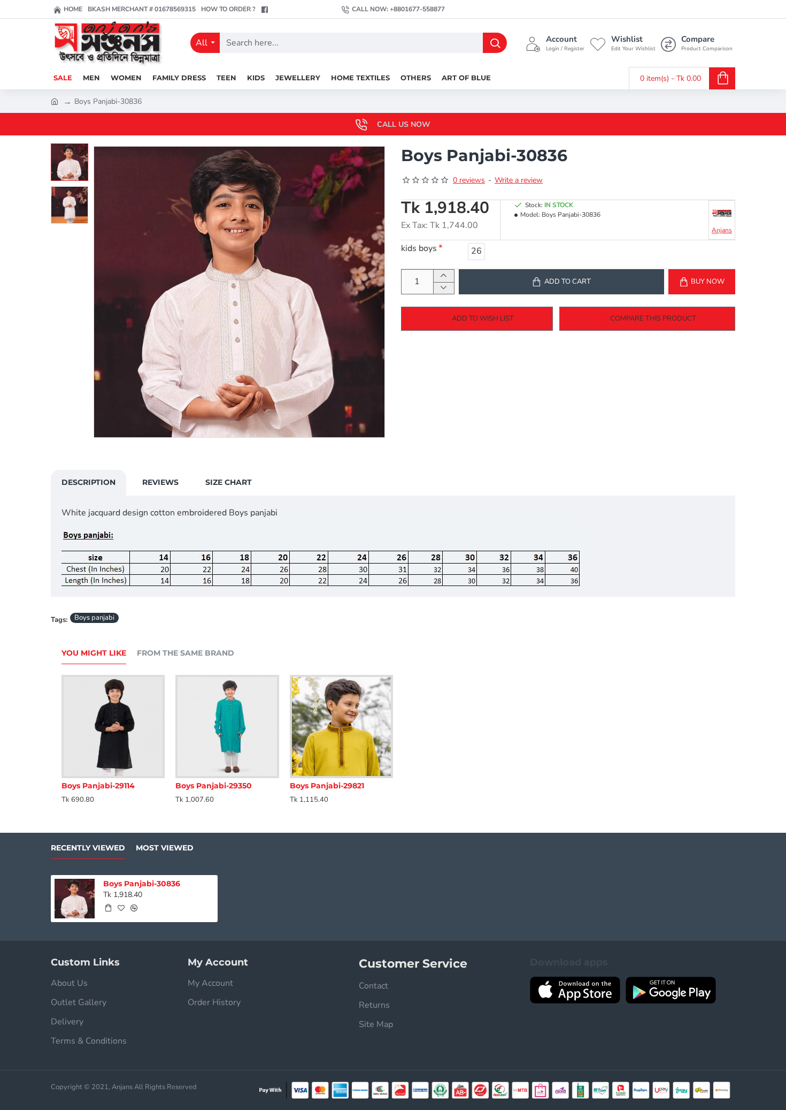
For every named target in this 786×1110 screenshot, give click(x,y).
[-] (443, 288)
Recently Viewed (88, 848)
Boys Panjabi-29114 (98, 785)
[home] (54, 100)
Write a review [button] (519, 180)
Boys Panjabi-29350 (213, 785)
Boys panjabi (94, 617)
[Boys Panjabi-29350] (227, 726)
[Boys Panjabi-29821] (341, 726)
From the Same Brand (185, 653)
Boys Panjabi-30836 (141, 883)
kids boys (419, 248)
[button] (72, 151)
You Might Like (93, 653)
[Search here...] (495, 43)
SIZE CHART (228, 482)
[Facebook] (266, 9)
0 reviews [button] (469, 180)
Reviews (160, 482)
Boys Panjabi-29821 (327, 785)
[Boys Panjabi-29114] (113, 726)
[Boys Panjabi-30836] (75, 899)
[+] (443, 276)
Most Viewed (165, 848)
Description (88, 482)
